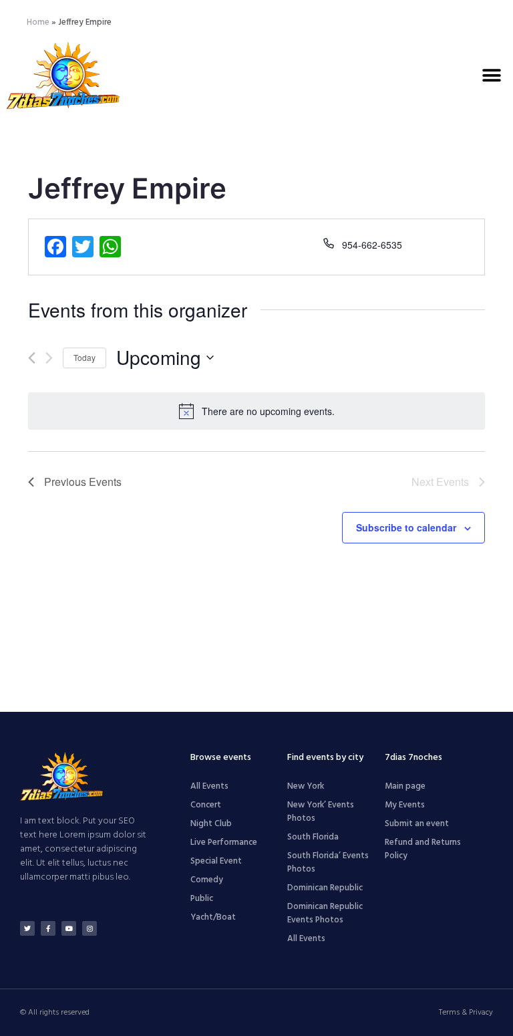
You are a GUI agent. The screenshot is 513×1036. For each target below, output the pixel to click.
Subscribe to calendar (406, 527)
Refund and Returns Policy (423, 849)
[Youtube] (68, 928)
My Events (405, 805)
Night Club (211, 824)
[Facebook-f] (48, 928)
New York (305, 786)
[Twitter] (27, 928)
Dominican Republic (325, 888)
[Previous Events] (31, 358)
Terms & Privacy (466, 1012)
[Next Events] (49, 358)
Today (84, 357)
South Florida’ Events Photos (328, 862)
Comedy (206, 880)
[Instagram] (89, 928)
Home (38, 22)
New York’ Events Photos (320, 811)
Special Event (216, 861)
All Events (209, 786)
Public (201, 899)
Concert (205, 805)
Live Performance (223, 842)
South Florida (313, 837)
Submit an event (417, 824)
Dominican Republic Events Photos (325, 913)
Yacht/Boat (213, 917)
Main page (405, 786)
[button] (491, 75)
